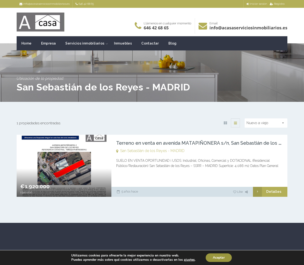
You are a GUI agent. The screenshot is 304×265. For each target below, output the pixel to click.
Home (26, 43)
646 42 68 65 (86, 3)
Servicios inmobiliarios (84, 43)
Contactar (150, 43)
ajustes (189, 260)
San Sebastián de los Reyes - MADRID (152, 150)
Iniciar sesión (258, 3)
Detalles (273, 191)
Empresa (48, 43)
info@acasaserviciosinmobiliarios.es (46, 3)
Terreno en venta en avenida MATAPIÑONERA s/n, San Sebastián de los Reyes (204, 143)
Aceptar (219, 257)
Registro (279, 3)
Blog (172, 43)
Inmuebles (123, 43)
